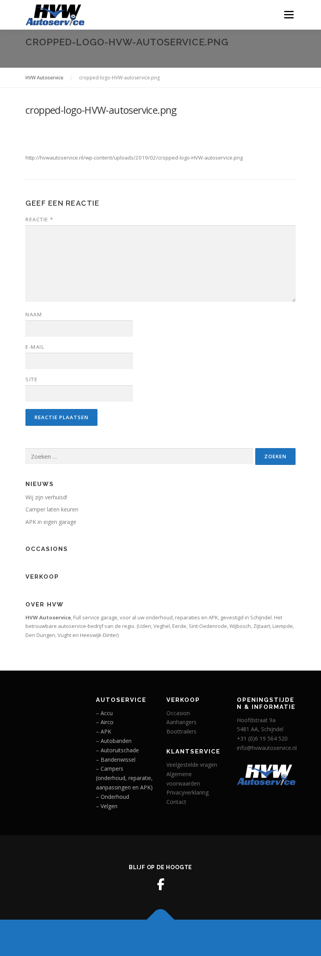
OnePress (178, 938)
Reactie (39, 219)
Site (31, 379)
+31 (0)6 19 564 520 (262, 738)
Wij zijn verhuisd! (46, 497)
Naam (33, 314)
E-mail (34, 346)
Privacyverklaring (187, 792)
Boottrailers (181, 731)
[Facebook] (160, 884)
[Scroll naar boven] (161, 919)
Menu (289, 14)
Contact (176, 801)
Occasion (178, 713)
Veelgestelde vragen (191, 764)
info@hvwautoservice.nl (267, 748)
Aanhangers (181, 722)
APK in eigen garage (50, 522)
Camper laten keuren (51, 509)
